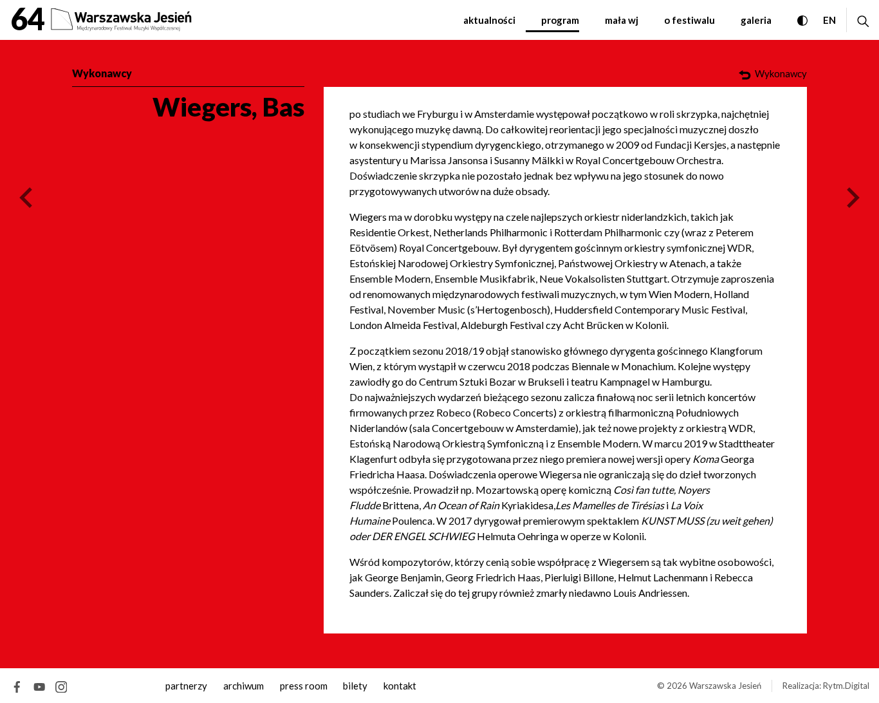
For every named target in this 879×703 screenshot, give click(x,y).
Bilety (355, 685)
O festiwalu (689, 20)
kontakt (400, 685)
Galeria (756, 20)
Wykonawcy (102, 73)
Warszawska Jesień (725, 685)
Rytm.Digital (846, 685)
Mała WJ (621, 20)
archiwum (243, 685)
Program (560, 20)
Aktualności (489, 20)
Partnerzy (186, 685)
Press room (304, 685)
